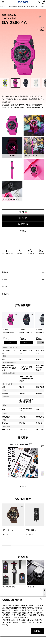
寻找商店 (23, 231)
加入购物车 (21, 224)
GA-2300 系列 (9, 18)
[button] (20, 486)
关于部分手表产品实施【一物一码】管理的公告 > (17, 6)
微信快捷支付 (23, 218)
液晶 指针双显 (9, 14)
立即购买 (8, 342)
